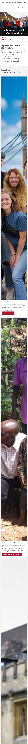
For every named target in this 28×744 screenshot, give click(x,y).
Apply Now (7, 8)
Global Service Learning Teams (11, 554)
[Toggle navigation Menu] (24, 2)
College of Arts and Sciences (12, 38)
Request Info (21, 8)
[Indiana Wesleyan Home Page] (2, 38)
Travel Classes (7, 313)
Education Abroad (6, 39)
